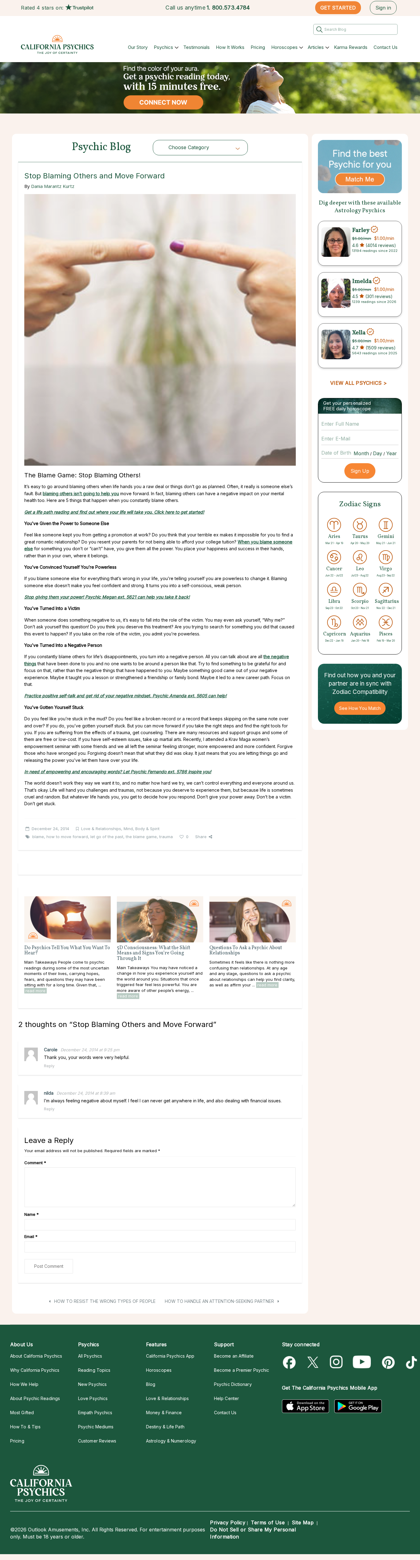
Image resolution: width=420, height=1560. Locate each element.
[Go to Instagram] (336, 1362)
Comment (35, 1162)
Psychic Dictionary (233, 1384)
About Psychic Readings (35, 1398)
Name (31, 1214)
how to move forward (67, 836)
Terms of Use (268, 1522)
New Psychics (92, 1384)
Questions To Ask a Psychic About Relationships (245, 951)
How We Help (24, 1384)
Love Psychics (93, 1398)
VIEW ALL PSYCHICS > (358, 383)
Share (201, 836)
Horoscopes (284, 47)
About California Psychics (36, 1356)
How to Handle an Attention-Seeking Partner (220, 1301)
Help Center (226, 1398)
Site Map (303, 1522)
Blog (150, 1384)
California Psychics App (170, 1356)
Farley (361, 230)
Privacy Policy (227, 1522)
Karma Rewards (350, 47)
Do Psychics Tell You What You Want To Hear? (67, 951)
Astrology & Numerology (171, 1440)
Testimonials (196, 47)
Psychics (163, 47)
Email (31, 1236)
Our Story (138, 47)
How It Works (230, 47)
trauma (166, 836)
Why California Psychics (34, 1370)
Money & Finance (164, 1412)
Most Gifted (22, 1412)
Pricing (258, 47)
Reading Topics (94, 1370)
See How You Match (360, 708)
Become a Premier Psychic (241, 1370)
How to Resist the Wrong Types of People (104, 1301)
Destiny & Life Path (165, 1426)
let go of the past (106, 836)
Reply (49, 1065)
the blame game (141, 836)
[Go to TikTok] (410, 1362)
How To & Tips (25, 1426)
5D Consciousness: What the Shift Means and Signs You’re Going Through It (153, 953)
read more (36, 990)
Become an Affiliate (234, 1356)
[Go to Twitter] (313, 1362)
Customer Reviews (97, 1440)
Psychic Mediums (95, 1426)
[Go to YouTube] (362, 1362)
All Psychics (90, 1356)
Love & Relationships (101, 828)
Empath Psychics (95, 1412)
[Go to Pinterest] (387, 1362)
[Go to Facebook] (290, 1362)
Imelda (362, 281)
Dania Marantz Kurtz (52, 186)
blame (38, 836)
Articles (316, 47)
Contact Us (386, 47)
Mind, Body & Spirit (142, 828)
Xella (359, 332)
